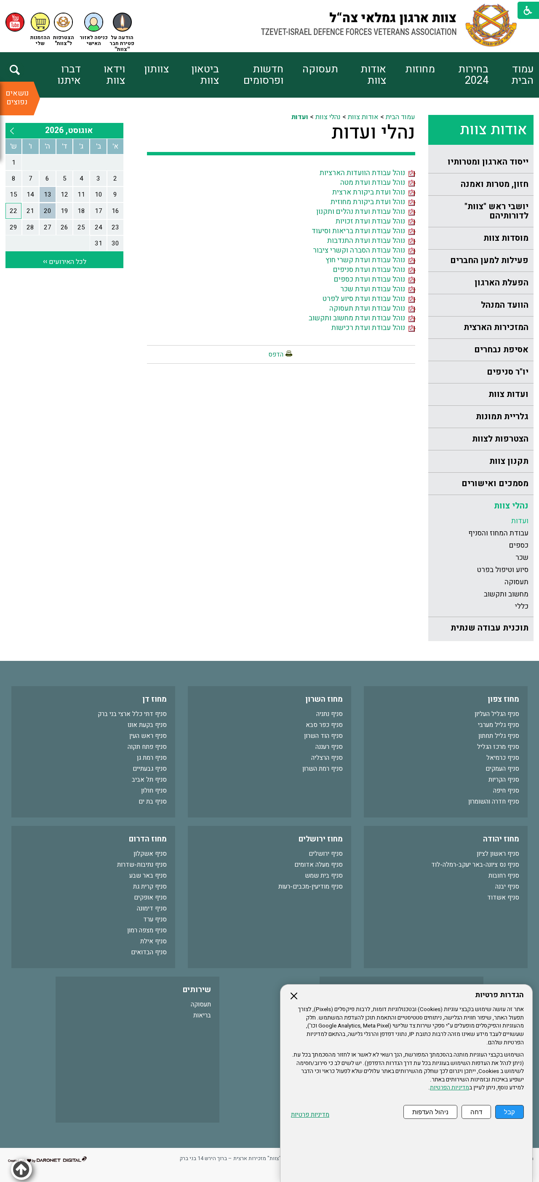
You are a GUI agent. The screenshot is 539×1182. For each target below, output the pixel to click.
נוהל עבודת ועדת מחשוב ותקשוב (358, 318)
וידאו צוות (114, 74)
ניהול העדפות (430, 1111)
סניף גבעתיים (150, 768)
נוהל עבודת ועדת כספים (371, 279)
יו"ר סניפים (507, 372)
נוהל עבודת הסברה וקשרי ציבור (360, 250)
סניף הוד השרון (323, 735)
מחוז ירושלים (321, 839)
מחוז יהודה (501, 839)
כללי (521, 606)
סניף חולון (154, 790)
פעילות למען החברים (489, 260)
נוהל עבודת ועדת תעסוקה (368, 308)
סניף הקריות (503, 779)
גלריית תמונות (502, 416)
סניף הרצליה (327, 757)
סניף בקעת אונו (147, 724)
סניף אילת (153, 941)
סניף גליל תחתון (498, 735)
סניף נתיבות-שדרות (142, 864)
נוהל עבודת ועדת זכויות (372, 221)
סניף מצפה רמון (147, 930)
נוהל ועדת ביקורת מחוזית (369, 202)
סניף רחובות (503, 875)
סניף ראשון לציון (498, 853)
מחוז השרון (324, 699)
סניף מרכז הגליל (498, 746)
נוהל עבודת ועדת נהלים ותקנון (362, 211)
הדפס (275, 354)
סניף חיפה (506, 790)
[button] (94, 30)
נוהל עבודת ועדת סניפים (370, 269)
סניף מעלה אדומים (318, 864)
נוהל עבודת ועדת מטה (374, 182)
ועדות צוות (508, 394)
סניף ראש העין (148, 735)
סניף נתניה (329, 714)
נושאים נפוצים (17, 98)
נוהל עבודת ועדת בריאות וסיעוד (360, 231)
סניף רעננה (329, 746)
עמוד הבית (522, 74)
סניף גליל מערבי (498, 724)
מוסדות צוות (505, 238)
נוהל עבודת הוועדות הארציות (364, 173)
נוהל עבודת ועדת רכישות (369, 327)
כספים (518, 545)
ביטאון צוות (205, 74)
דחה (476, 1111)
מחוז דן (154, 699)
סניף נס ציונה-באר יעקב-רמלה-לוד (475, 864)
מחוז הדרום (148, 839)
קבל (509, 1111)
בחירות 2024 (473, 74)
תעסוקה (320, 69)
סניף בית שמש (324, 875)
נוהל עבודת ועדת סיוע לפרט (365, 298)
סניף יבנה (507, 886)
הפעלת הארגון (501, 283)
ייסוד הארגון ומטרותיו (488, 162)
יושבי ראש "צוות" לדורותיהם (496, 211)
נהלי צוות (511, 506)
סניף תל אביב (149, 779)
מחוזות (420, 69)
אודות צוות (373, 74)
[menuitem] (511, 75)
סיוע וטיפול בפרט (502, 569)
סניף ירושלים (326, 853)
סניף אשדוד (503, 897)
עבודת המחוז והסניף (498, 533)
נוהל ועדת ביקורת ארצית (370, 192)
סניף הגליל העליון (497, 714)
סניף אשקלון (150, 853)
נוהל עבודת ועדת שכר (374, 289)
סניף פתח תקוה (147, 746)
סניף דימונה (152, 908)
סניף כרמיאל (502, 757)
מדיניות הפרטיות (449, 1088)
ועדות (519, 521)
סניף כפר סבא (324, 724)
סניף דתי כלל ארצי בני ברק (132, 714)
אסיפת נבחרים (501, 349)
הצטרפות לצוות (500, 439)
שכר (521, 557)
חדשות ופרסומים (263, 74)
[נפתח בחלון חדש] (14, 22)
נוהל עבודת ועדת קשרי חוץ (367, 260)
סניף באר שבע (148, 875)
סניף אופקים (150, 897)
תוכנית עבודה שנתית (489, 628)
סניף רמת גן (152, 757)
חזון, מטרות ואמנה (494, 184)
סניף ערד (155, 919)
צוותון (156, 69)
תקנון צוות (508, 461)
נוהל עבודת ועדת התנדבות (367, 240)
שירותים (197, 990)
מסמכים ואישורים (495, 483)
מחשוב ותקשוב (506, 594)
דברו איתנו (69, 74)
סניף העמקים (502, 768)
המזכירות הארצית (496, 327)
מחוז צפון (503, 699)
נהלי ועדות (373, 132)
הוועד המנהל (504, 305)
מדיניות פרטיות (310, 1115)
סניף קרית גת (150, 886)
